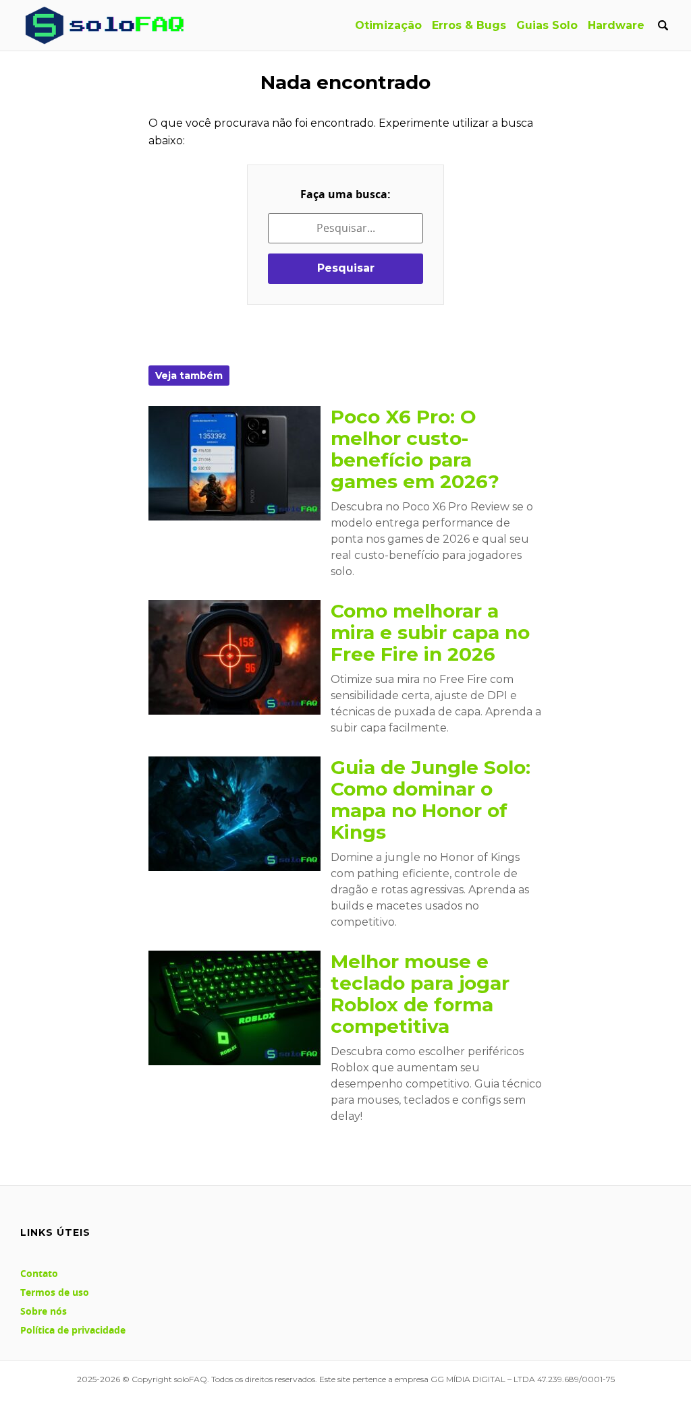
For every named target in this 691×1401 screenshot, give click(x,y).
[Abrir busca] (663, 26)
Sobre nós (43, 1311)
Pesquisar (346, 268)
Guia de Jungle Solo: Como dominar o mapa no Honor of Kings (430, 799)
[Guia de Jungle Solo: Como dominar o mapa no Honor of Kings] (234, 813)
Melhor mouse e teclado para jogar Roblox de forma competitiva (420, 994)
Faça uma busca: (345, 194)
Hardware (616, 25)
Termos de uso (54, 1292)
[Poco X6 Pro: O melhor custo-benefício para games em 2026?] (234, 463)
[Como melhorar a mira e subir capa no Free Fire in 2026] (234, 657)
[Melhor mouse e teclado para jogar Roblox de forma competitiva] (234, 1008)
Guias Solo (547, 25)
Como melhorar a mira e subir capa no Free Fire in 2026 (430, 632)
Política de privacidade (73, 1329)
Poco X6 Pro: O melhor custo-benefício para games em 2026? (415, 449)
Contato (39, 1273)
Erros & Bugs (469, 25)
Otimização (388, 25)
